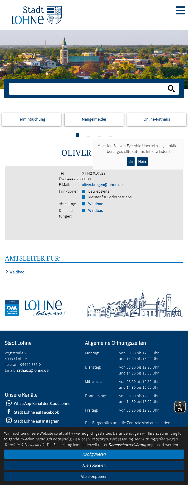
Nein (142, 161)
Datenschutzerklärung (127, 444)
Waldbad (95, 203)
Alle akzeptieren (94, 476)
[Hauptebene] (37, 15)
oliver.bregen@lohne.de (102, 184)
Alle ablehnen (94, 465)
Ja (131, 161)
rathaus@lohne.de (33, 370)
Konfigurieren (94, 454)
